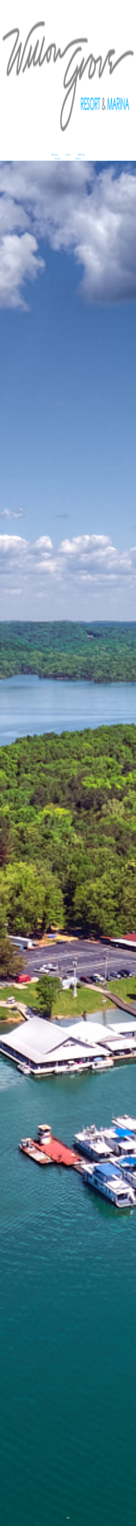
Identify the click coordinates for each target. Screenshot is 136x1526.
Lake (68, 155)
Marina (81, 155)
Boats (78, 159)
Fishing (54, 155)
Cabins (58, 159)
